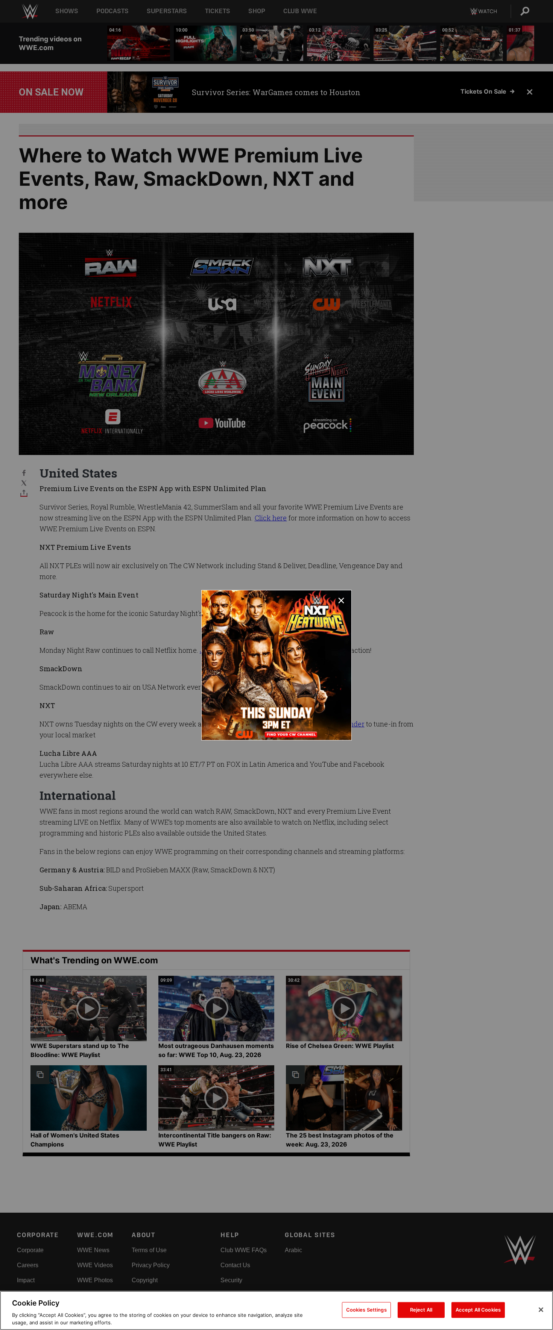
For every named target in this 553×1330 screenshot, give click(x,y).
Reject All (421, 1310)
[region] (276, 1310)
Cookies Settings (366, 1310)
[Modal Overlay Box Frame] (276, 665)
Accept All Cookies (478, 1310)
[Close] (541, 1309)
